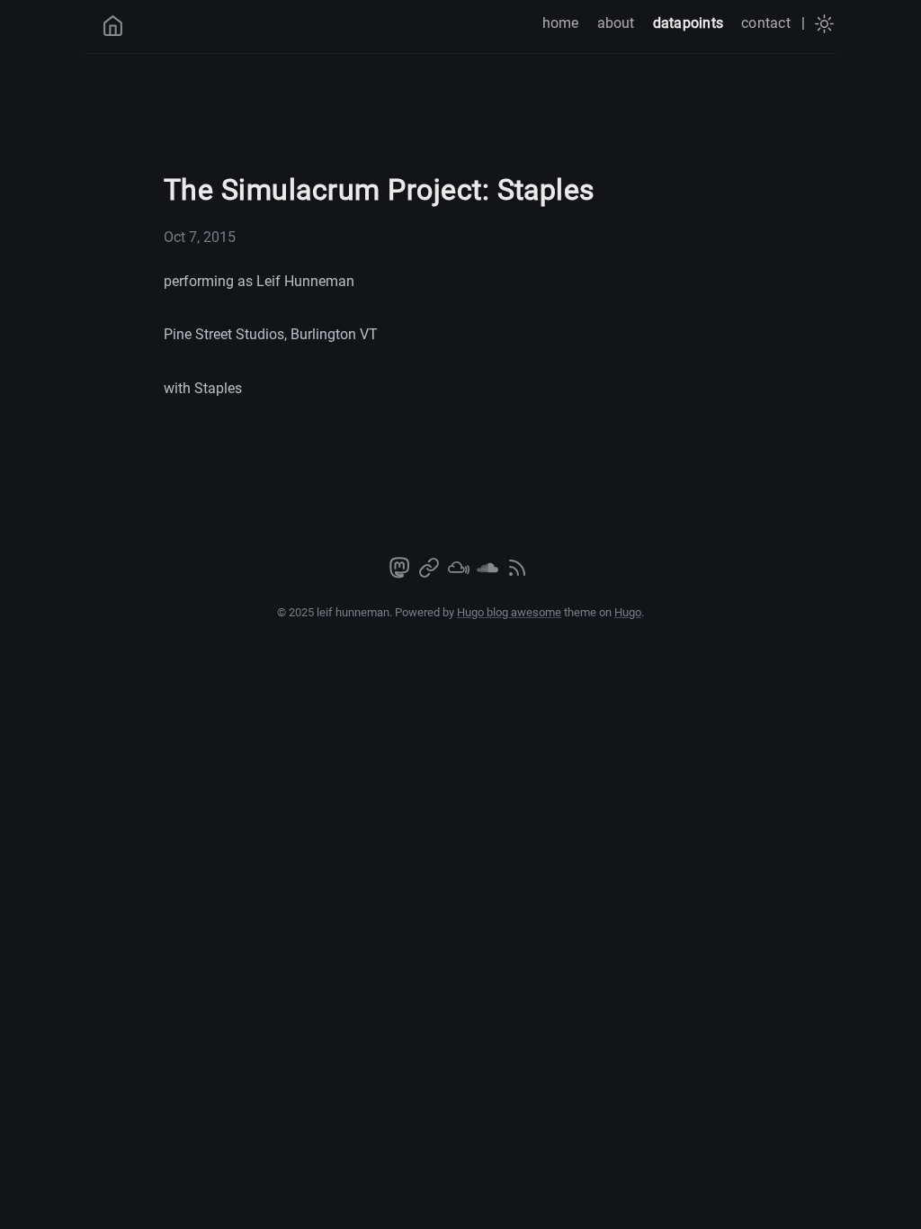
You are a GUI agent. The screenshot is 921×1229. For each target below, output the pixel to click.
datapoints (688, 22)
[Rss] (517, 573)
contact (766, 22)
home (560, 22)
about (616, 22)
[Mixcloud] (460, 573)
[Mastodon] (401, 573)
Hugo (627, 612)
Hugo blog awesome (509, 612)
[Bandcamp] (430, 573)
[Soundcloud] (489, 573)
